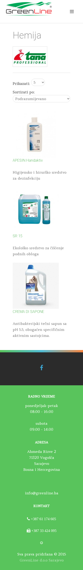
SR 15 (17, 236)
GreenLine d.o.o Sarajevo (42, 560)
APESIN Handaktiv (28, 160)
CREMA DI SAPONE (28, 311)
